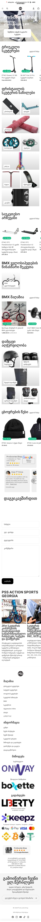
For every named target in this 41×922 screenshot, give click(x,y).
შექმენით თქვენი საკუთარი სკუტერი (17, 33)
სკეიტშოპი (7, 705)
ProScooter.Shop (23, 908)
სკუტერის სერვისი (10, 739)
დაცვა (5, 712)
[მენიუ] (2, 8)
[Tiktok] (24, 917)
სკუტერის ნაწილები (10, 697)
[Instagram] (16, 917)
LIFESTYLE (7, 716)
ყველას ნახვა (34, 51)
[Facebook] (12, 917)
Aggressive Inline (9, 709)
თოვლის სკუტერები (10, 694)
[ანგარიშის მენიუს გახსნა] (33, 8)
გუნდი (5, 727)
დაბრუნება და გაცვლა (11, 746)
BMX (5, 701)
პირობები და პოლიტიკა (20, 912)
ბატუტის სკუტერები (10, 690)
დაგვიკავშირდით (9, 750)
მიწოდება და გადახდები (12, 742)
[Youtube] (20, 917)
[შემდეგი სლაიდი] (36, 68)
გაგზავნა (7, 581)
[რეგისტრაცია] (36, 898)
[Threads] (28, 917)
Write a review (28, 461)
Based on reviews (13, 465)
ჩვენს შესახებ (8, 735)
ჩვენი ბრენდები (9, 731)
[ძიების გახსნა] (7, 8)
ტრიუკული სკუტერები (11, 686)
